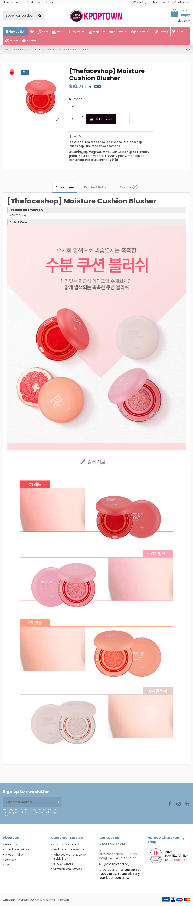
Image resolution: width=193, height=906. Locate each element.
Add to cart (104, 119)
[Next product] (189, 49)
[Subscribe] (57, 802)
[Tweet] (75, 136)
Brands (51, 2)
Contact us (182, 2)
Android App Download (69, 849)
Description (64, 187)
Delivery (10, 860)
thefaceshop (133, 142)
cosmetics (114, 142)
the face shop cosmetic (103, 146)
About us (11, 844)
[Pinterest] (80, 136)
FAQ (8, 865)
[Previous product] (187, 49)
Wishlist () (140, 2)
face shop (77, 146)
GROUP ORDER (63, 864)
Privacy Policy (14, 854)
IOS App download (66, 844)
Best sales (34, 2)
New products (13, 2)
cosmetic (76, 142)
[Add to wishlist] (124, 119)
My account (161, 2)
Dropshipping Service (68, 869)
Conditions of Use (17, 849)
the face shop (95, 142)
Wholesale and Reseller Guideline (69, 856)
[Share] (71, 136)
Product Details (96, 187)
